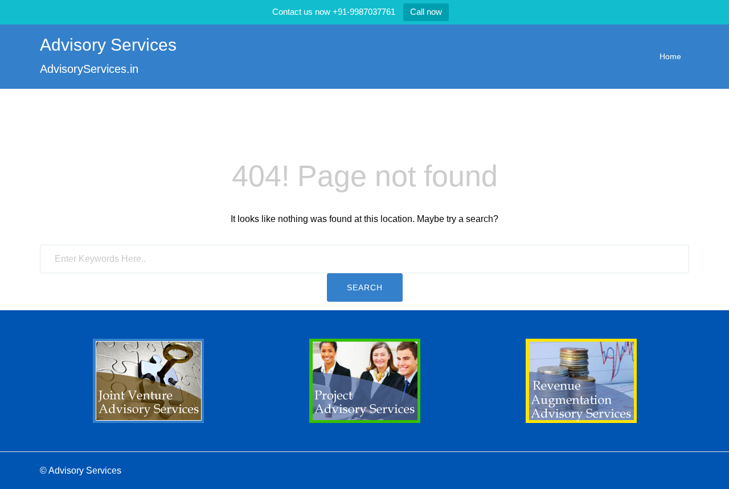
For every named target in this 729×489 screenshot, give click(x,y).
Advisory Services (108, 44)
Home (670, 56)
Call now (426, 12)
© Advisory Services (80, 470)
